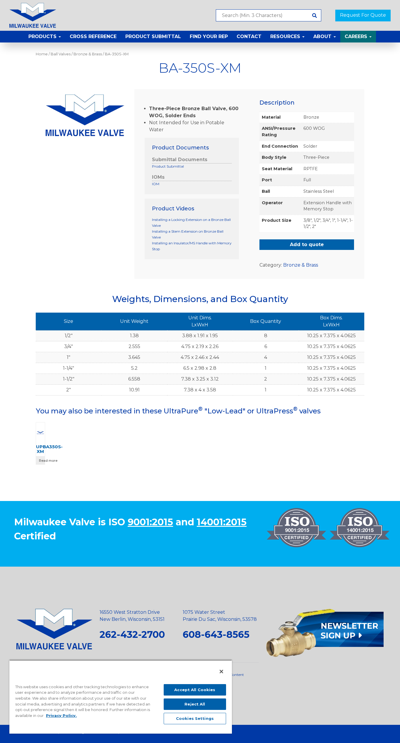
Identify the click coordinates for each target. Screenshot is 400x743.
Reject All (194, 704)
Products (43, 36)
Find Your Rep (209, 36)
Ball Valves (61, 54)
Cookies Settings (195, 718)
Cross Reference (93, 36)
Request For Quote (363, 15)
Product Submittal (153, 36)
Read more (42, 461)
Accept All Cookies (194, 689)
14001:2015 (222, 522)
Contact (249, 36)
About (323, 36)
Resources (286, 36)
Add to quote (307, 244)
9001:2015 (150, 522)
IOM (155, 184)
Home (42, 54)
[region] (120, 697)
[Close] (221, 671)
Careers (357, 36)
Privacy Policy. (61, 715)
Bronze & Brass (87, 54)
